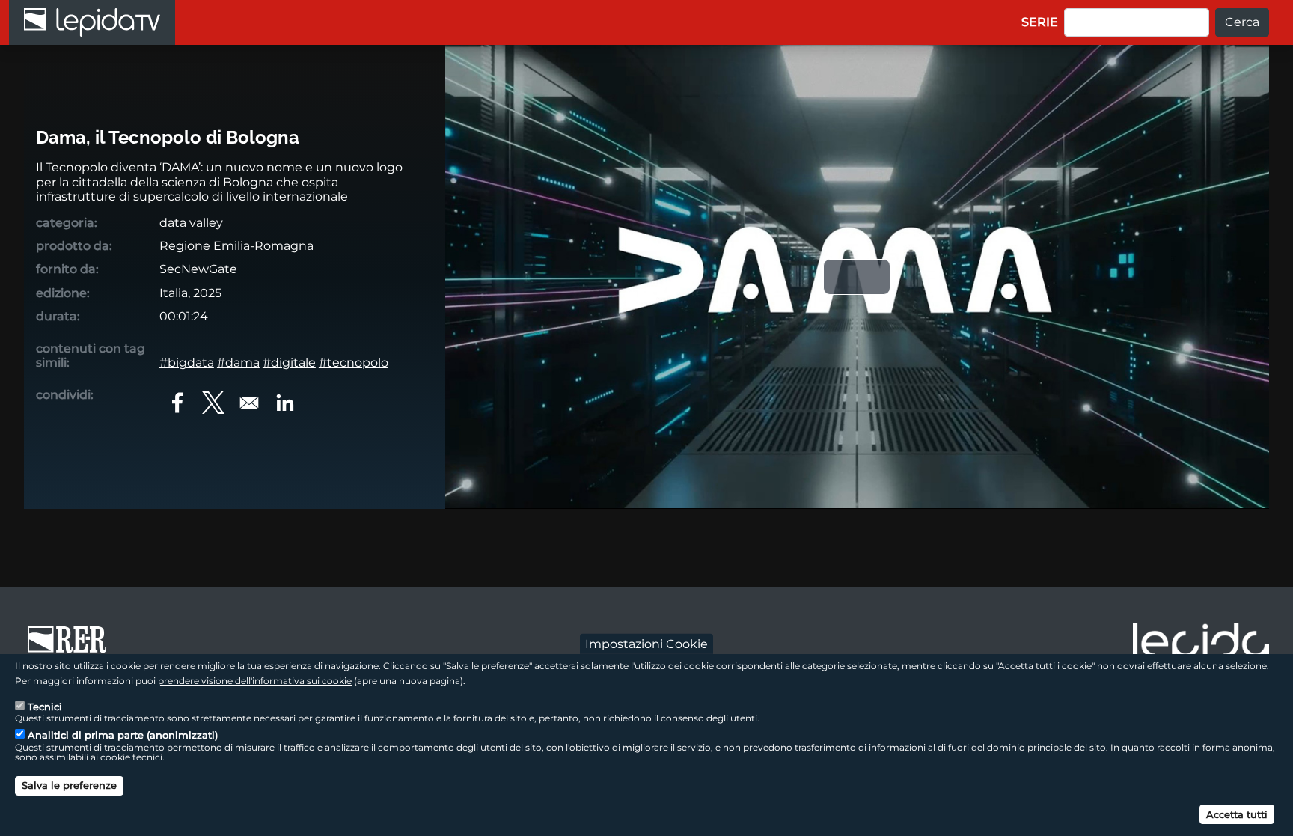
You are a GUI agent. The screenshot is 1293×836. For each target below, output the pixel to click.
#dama (238, 363)
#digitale (289, 363)
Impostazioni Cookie (646, 643)
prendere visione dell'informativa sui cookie (255, 680)
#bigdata (186, 363)
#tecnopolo (353, 363)
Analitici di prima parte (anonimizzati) (123, 735)
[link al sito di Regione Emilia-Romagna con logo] (72, 647)
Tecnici (45, 707)
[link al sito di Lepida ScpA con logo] (1201, 644)
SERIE (1039, 22)
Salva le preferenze (69, 785)
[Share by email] (249, 403)
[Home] (92, 22)
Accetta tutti (1237, 814)
